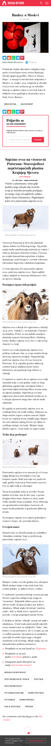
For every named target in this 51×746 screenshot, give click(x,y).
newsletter (17, 657)
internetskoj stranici (21, 665)
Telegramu (40, 648)
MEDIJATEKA (10, 104)
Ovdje (14, 741)
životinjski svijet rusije (16, 679)
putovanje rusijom (14, 693)
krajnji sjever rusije (15, 672)
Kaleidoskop (27, 104)
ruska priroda (27, 700)
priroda (29, 706)
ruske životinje (36, 693)
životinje (38, 679)
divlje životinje (12, 706)
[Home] (4, 3)
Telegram (32, 62)
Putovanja (25, 177)
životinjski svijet (13, 686)
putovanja (9, 700)
